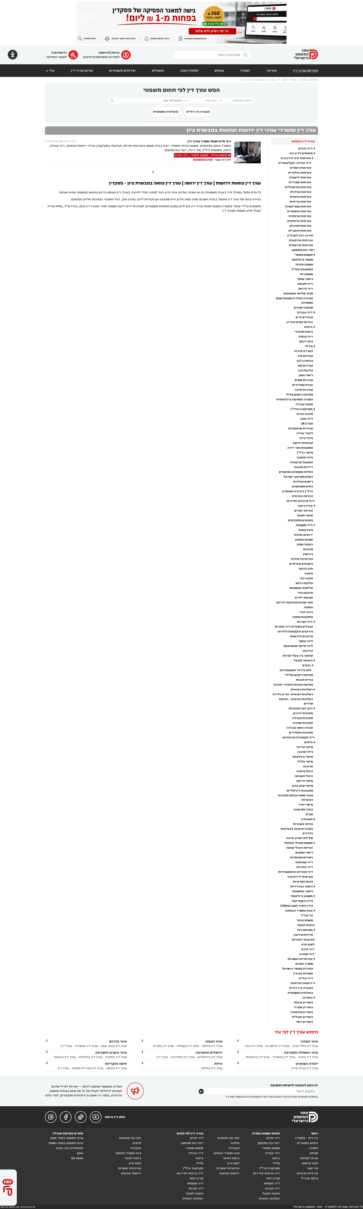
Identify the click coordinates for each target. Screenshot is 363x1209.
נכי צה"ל (307, 915)
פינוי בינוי (306, 438)
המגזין (245, 70)
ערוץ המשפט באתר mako (66, 1143)
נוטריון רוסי (304, 1022)
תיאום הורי (305, 593)
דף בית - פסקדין (306, 1138)
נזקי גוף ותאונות (301, 708)
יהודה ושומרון (307, 1063)
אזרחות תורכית (300, 226)
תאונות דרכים (303, 713)
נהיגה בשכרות (303, 824)
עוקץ (80, 1153)
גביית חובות (304, 680)
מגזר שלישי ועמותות (298, 293)
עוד (49, 70)
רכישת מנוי (59, 52)
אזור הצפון (213, 1041)
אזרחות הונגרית (299, 230)
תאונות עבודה (302, 718)
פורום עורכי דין (82, 70)
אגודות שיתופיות (300, 428)
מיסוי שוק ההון (302, 786)
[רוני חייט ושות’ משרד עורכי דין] (247, 152)
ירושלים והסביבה (209, 1052)
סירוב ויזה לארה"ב (300, 235)
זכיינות (308, 651)
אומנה (308, 607)
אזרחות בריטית (300, 201)
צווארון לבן (305, 361)
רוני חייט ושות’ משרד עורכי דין (209, 141)
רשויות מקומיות (301, 857)
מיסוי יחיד (306, 804)
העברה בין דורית (198, 112)
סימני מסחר (305, 515)
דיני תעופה (305, 284)
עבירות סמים (304, 380)
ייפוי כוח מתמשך (303, 250)
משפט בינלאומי (302, 896)
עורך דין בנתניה (116, 1057)
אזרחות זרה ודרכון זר (295, 158)
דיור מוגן (306, 419)
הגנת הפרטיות (303, 881)
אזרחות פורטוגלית (298, 187)
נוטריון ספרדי (303, 1007)
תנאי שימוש (310, 1163)
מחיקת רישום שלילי (299, 675)
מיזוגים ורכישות (301, 636)
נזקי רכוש (306, 341)
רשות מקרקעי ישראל (298, 477)
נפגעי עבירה (304, 404)
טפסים (219, 70)
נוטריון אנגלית (302, 1017)
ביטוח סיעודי (303, 332)
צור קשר (312, 1168)
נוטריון (307, 997)
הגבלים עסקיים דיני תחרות (294, 626)
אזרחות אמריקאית (298, 206)
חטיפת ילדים (304, 597)
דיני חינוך (308, 949)
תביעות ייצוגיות (303, 939)
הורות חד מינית (302, 559)
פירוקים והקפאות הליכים (295, 631)
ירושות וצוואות (302, 983)
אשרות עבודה (303, 973)
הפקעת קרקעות (301, 462)
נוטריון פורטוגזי (301, 1012)
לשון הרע (308, 944)
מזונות (308, 549)
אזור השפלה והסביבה (301, 1052)
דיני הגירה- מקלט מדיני (294, 163)
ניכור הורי (306, 612)
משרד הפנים (304, 964)
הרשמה (103, 52)
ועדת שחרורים (302, 385)
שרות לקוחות (309, 1158)
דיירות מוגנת (303, 467)
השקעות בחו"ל (302, 269)
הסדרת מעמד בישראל (297, 968)
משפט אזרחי (304, 264)
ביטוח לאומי (306, 925)
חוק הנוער (305, 568)
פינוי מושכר (304, 457)
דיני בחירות (304, 867)
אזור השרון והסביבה (111, 1052)
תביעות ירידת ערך (300, 877)
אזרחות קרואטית (301, 245)
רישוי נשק (306, 375)
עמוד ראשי (289, 80)
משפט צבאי (305, 920)
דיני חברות (305, 622)
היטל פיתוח (305, 771)
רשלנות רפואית (302, 689)
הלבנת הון (305, 370)
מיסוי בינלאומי (302, 757)
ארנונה (308, 766)
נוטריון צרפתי (303, 1002)
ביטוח (308, 327)
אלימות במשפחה (301, 588)
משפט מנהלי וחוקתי (298, 843)
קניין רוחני (305, 506)
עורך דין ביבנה (308, 1057)
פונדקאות (306, 530)
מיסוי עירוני (304, 747)
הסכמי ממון (305, 544)
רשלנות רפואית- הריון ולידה (292, 694)
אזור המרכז (309, 1041)
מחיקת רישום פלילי (299, 394)
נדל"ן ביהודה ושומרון (297, 491)
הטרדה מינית (303, 351)
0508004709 (203, 160)
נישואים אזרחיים (301, 564)
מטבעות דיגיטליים (300, 790)
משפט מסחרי (303, 255)
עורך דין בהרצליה (90, 1057)
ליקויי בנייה (304, 433)
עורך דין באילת (212, 1068)
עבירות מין (305, 356)
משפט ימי (306, 274)
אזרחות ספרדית (300, 182)
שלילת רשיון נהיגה (299, 838)
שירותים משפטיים (122, 70)
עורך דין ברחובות (258, 1057)
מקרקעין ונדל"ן (301, 409)
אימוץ (309, 573)
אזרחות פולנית (300, 192)
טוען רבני (306, 578)
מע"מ (309, 814)
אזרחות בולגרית (299, 172)
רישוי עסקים (304, 852)
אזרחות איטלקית (299, 221)
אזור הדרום (118, 1041)
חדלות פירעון (303, 935)
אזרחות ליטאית (300, 177)
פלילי (309, 346)
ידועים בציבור (303, 535)
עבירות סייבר (304, 390)
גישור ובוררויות (301, 886)
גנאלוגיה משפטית (165, 112)
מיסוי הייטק (304, 781)
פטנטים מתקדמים (300, 520)
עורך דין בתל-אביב (305, 1046)
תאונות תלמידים (301, 732)
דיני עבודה (305, 312)
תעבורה (307, 819)
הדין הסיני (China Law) (296, 906)
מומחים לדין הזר (301, 153)
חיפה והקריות (116, 1063)
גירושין (308, 554)
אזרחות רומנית (300, 168)
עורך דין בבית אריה (305, 1068)
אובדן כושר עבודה (300, 728)
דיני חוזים (305, 148)
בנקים (306, 665)
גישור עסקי (305, 279)
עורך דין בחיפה (212, 1046)
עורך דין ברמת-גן (277, 1046)
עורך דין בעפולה (187, 1046)
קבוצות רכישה (303, 443)
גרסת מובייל (309, 1178)
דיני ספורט (307, 954)
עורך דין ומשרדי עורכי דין (258, 80)
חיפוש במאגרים (307, 1143)
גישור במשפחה (302, 891)
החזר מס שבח (303, 809)
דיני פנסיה (305, 336)
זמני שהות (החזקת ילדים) (294, 602)
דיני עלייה (306, 978)
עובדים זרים (304, 317)
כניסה (115, 52)
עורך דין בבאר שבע (114, 1046)
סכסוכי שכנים (303, 307)
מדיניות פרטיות (307, 1173)
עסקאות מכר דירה (300, 448)
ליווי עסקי (306, 641)
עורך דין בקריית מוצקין (87, 1068)
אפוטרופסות (304, 539)
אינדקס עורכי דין (305, 70)
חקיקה (313, 1153)
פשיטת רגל (305, 930)
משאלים (158, 70)
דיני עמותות (304, 862)
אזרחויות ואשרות (300, 959)
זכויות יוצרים (303, 510)
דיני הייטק (305, 288)
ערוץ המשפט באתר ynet (66, 1138)
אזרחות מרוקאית (301, 240)
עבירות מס (305, 365)
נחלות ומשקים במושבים (296, 472)
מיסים (308, 742)
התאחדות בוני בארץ (69, 1148)
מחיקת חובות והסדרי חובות (293, 684)
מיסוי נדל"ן (305, 452)
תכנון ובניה (305, 414)
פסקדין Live (189, 70)
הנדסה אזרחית (302, 496)
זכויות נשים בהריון (299, 322)
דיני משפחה (304, 525)
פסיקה (272, 70)
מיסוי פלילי (305, 761)
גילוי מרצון (305, 752)
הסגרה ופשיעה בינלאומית (294, 399)
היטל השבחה (304, 776)
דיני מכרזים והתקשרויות (295, 872)
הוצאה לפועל (303, 660)
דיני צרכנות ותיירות (301, 501)
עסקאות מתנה (302, 617)
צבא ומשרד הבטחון (299, 910)
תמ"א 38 (307, 423)
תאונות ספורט (303, 723)
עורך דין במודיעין (183, 1057)
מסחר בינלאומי (302, 259)
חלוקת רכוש (304, 583)
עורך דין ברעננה (65, 1057)
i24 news (77, 1158)
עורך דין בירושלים (210, 1057)
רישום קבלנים (303, 481)
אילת (218, 1063)
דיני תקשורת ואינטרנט (298, 737)
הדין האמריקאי (302, 901)
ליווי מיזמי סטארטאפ (298, 646)
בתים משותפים (302, 486)
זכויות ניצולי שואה (299, 848)
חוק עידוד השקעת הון (295, 670)
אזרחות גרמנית (300, 197)
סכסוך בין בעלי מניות (298, 655)
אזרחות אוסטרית (299, 211)
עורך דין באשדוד (283, 1057)
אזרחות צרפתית (300, 216)
